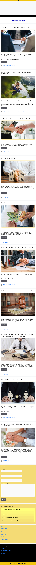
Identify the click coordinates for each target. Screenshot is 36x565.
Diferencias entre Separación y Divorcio (12, 379)
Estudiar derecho (4, 528)
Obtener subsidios (4, 537)
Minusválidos (3, 534)
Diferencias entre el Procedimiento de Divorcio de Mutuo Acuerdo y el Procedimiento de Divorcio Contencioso (18, 26)
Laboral (2, 531)
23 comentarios (5, 329)
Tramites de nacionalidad (27, 111)
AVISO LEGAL (4, 548)
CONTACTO (3, 555)
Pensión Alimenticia (7, 203)
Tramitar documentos (19, 111)
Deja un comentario (6, 461)
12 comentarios (5, 197)
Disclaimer (3, 553)
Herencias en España (5, 529)
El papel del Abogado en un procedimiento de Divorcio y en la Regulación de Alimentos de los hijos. (17, 335)
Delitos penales (4, 526)
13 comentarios (5, 153)
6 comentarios (5, 285)
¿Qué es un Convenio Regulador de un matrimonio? (16, 118)
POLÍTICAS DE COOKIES (6, 550)
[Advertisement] (18, 8)
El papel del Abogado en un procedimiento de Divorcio (17, 247)
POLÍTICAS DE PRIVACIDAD (6, 551)
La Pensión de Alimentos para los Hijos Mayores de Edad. (18, 291)
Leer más (4, 62)
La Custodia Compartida (8, 158)
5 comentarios (5, 66)
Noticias (13, 65)
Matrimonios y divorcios (7, 65)
